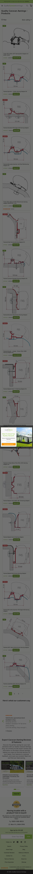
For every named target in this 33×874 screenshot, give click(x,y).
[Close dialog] (31, 428)
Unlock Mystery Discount (8, 444)
